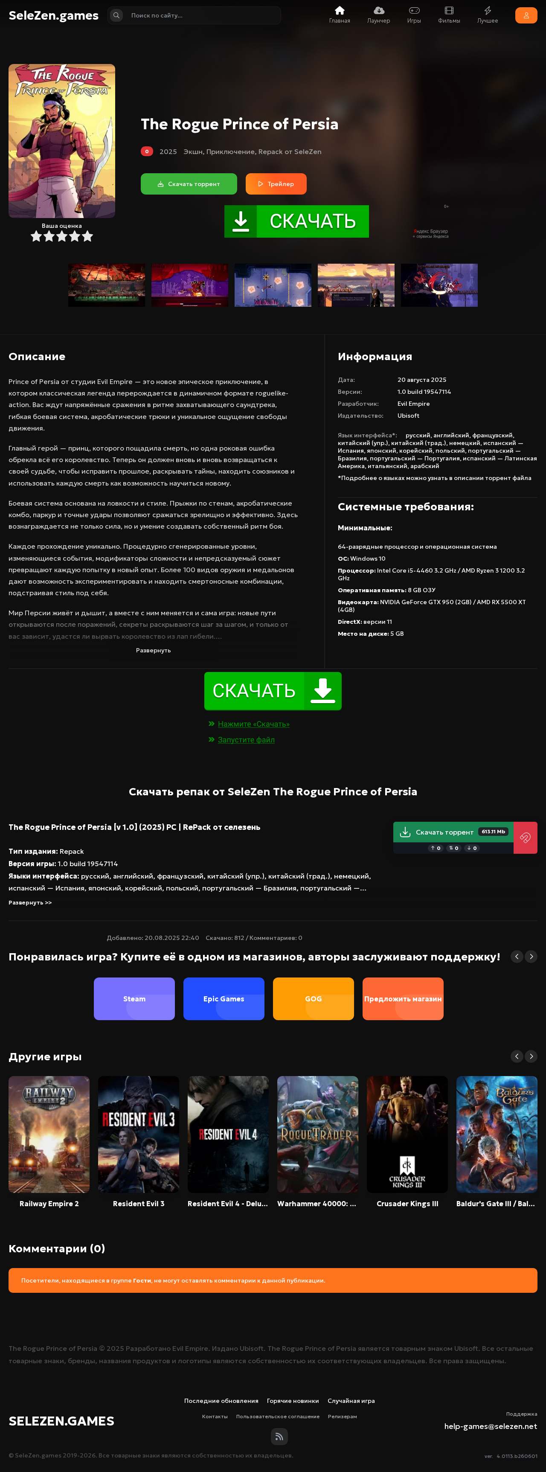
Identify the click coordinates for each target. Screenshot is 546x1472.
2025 (168, 151)
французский (492, 435)
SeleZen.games (54, 15)
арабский (424, 466)
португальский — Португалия (415, 458)
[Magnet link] (525, 838)
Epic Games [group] (223, 999)
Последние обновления (221, 1401)
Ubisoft (408, 415)
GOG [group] (313, 999)
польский (450, 450)
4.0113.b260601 (517, 1456)
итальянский (387, 466)
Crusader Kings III (408, 1203)
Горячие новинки (293, 1401)
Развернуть (153, 650)
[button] (517, 956)
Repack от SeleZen (290, 151)
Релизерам (342, 1416)
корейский (416, 450)
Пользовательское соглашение (277, 1416)
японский (381, 450)
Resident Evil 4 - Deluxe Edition (228, 1203)
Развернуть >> (30, 902)
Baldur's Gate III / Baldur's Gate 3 (496, 1203)
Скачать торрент (460, 832)
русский (418, 435)
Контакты (215, 1416)
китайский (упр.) (363, 443)
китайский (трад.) (418, 443)
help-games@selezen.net (490, 1426)
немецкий (464, 443)
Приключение (230, 151)
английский (451, 435)
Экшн (193, 151)
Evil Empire (414, 403)
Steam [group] (134, 999)
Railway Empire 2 (49, 1203)
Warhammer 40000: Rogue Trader (317, 1203)
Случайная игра (351, 1401)
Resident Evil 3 (139, 1203)
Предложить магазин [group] (403, 999)
